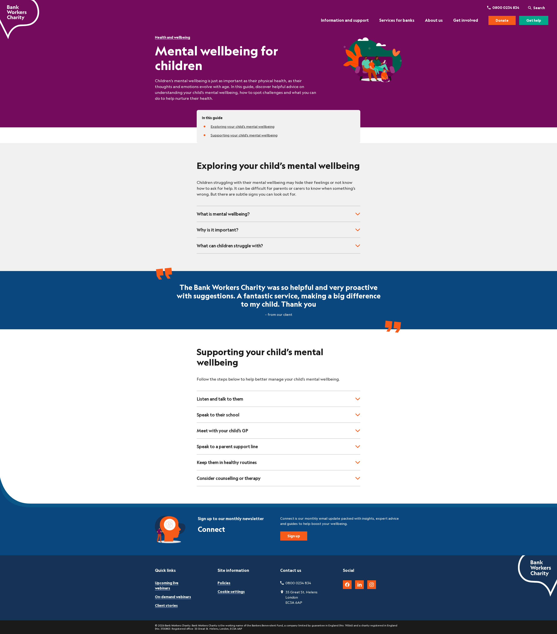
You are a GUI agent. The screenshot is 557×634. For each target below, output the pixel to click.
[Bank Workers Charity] (19, 19)
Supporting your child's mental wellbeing (244, 135)
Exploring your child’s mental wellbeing (242, 126)
